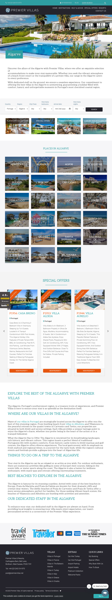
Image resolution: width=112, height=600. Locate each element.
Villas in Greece (53, 578)
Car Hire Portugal (74, 560)
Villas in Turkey (53, 570)
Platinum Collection (75, 571)
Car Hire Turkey (74, 556)
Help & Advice (77, 8)
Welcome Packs (74, 575)
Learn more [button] (58, 596)
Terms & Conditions (51, 591)
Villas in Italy (52, 574)
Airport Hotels (73, 567)
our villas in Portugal (28, 421)
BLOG (77, 3)
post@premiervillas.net (14, 573)
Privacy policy (39, 591)
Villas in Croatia (53, 581)
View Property (21, 371)
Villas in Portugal (53, 556)
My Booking (93, 556)
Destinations (64, 8)
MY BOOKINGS (67, 3)
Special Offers (91, 8)
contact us (101, 11)
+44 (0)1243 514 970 (14, 3)
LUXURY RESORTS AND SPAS (95, 121)
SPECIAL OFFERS (43, 121)
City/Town (33, 104)
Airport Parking (74, 564)
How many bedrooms (45, 103)
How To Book (94, 567)
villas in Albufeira (75, 424)
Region (19, 104)
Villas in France (53, 560)
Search (94, 109)
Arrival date (58, 104)
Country (7, 104)
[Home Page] (22, 10)
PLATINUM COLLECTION (17, 121)
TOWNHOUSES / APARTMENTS (69, 121)
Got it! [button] (101, 596)
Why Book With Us (96, 564)
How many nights (77, 103)
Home (54, 8)
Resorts (102, 8)
